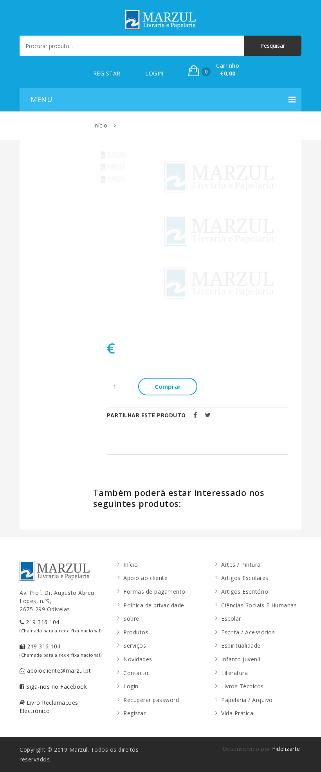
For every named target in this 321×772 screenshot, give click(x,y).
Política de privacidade (153, 605)
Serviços (134, 645)
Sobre (131, 618)
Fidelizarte (286, 748)
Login (131, 686)
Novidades (137, 659)
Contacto (135, 673)
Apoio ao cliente (145, 578)
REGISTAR (107, 73)
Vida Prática (237, 713)
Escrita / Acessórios (248, 632)
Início (100, 125)
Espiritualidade (241, 645)
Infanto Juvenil (240, 659)
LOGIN (154, 73)
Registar (134, 713)
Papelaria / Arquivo (247, 700)
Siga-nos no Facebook (56, 686)
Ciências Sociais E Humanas (259, 605)
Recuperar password (151, 700)
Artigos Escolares (245, 578)
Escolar (231, 618)
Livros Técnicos (242, 686)
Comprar (168, 386)
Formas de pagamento (154, 591)
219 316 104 (61, 626)
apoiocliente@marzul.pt (58, 670)
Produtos (135, 632)
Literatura (234, 673)
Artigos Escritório (244, 591)
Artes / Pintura (241, 564)
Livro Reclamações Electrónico (49, 707)
